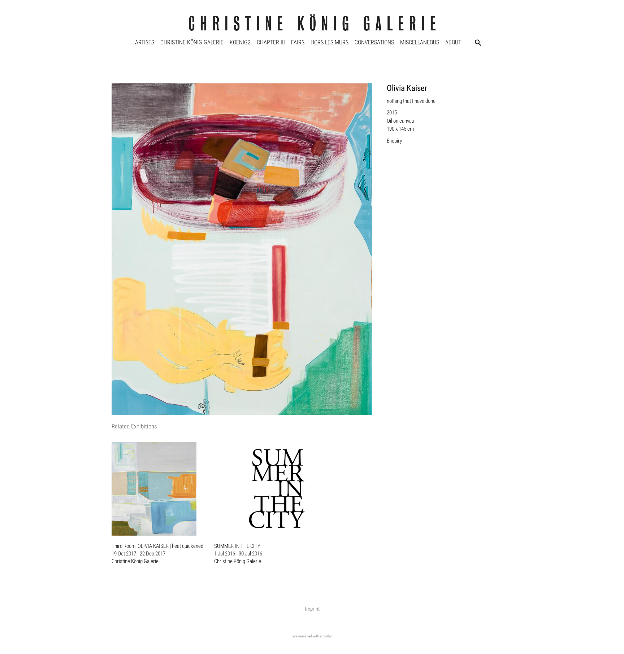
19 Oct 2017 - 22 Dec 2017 (138, 553)
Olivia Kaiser (407, 88)
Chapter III (271, 42)
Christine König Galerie (192, 42)
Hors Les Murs (329, 42)
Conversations (374, 42)
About (453, 42)
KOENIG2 (240, 42)
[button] (478, 42)
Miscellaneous (419, 42)
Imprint (312, 609)
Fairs (297, 42)
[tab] (134, 426)
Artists (144, 42)
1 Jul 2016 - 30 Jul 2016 (238, 553)
